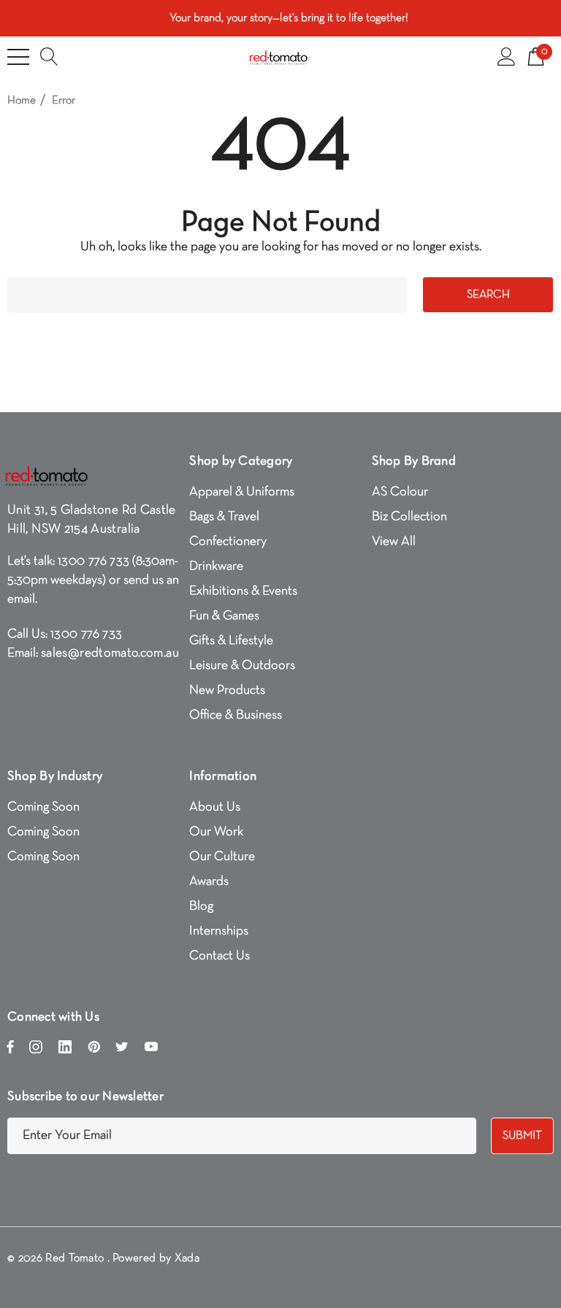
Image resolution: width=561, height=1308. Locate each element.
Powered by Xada (155, 1258)
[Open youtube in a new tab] (151, 1050)
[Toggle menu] (18, 57)
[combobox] (207, 294)
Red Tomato (74, 1258)
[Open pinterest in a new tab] (94, 1050)
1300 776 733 (93, 561)
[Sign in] (506, 56)
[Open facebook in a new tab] (10, 1050)
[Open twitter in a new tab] (122, 1050)
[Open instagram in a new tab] (36, 1050)
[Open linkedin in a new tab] (65, 1050)
